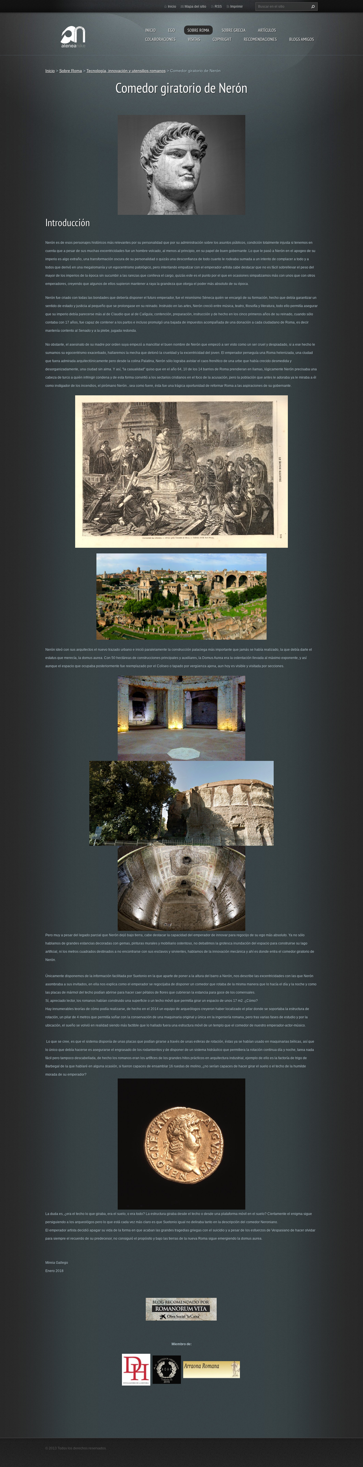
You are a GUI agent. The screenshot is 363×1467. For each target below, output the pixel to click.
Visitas (194, 39)
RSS (218, 7)
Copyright (222, 39)
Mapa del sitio (195, 7)
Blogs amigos (301, 39)
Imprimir (236, 7)
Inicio (150, 30)
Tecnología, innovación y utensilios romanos (126, 70)
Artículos (267, 30)
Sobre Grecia (234, 30)
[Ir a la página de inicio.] (73, 35)
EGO (171, 30)
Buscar (312, 6)
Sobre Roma (198, 30)
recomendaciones (260, 39)
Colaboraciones (160, 39)
